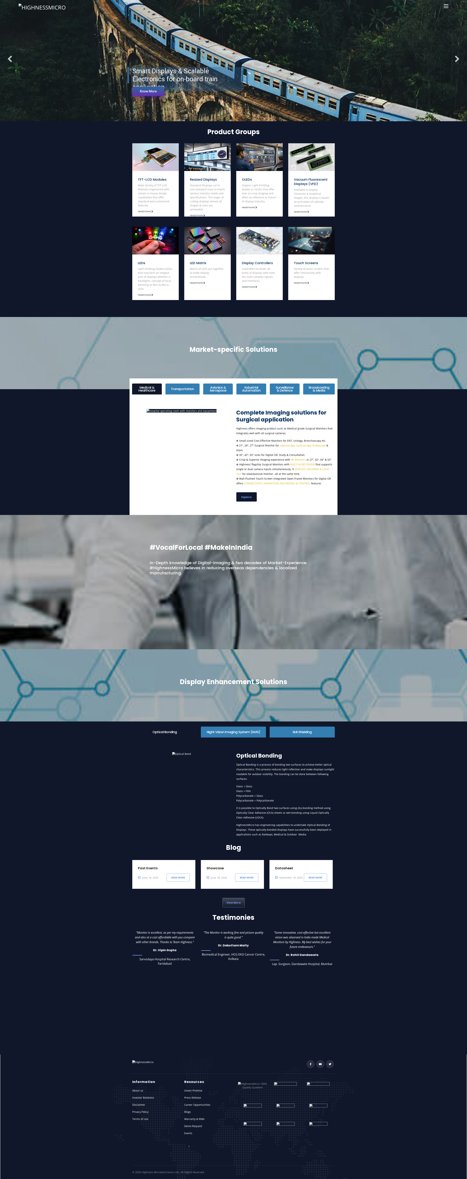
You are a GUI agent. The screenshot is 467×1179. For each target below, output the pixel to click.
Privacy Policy (140, 1112)
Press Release (192, 1097)
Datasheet (284, 847)
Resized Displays (203, 179)
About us (137, 1090)
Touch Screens (306, 263)
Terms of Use (140, 1119)
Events (188, 1133)
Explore (246, 497)
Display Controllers (257, 263)
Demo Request (193, 1126)
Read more (178, 857)
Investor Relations (143, 1097)
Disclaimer (138, 1104)
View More (233, 882)
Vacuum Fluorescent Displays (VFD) (311, 181)
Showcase (215, 847)
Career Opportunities (197, 1104)
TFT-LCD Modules (152, 179)
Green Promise (193, 1090)
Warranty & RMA (194, 1119)
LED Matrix (198, 263)
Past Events (148, 847)
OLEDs (247, 179)
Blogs (187, 1112)
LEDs (141, 263)
